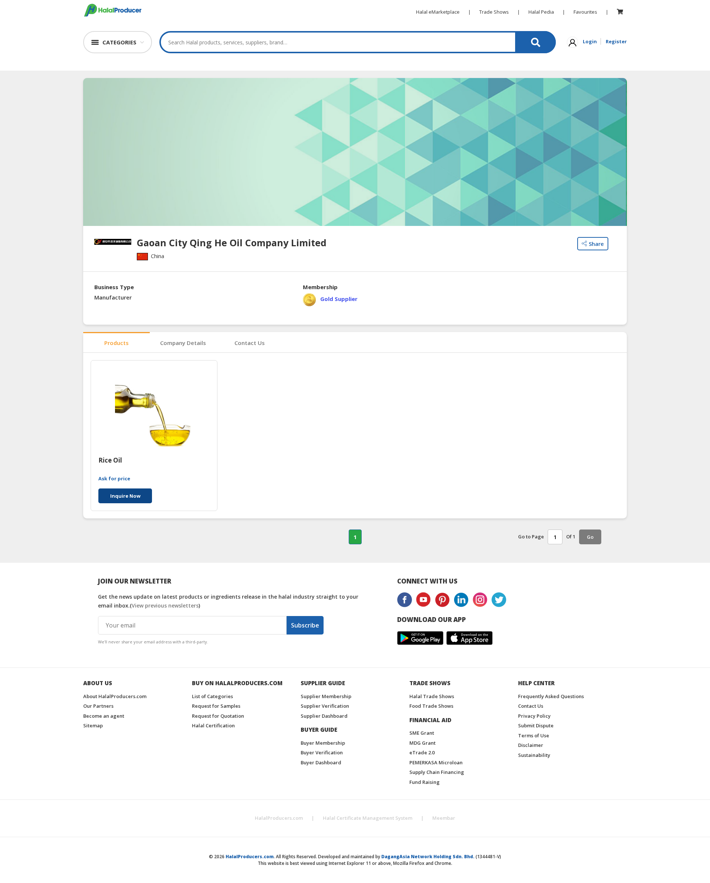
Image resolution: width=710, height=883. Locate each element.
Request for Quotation (218, 716)
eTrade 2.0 (422, 752)
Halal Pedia (541, 12)
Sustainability (534, 755)
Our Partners (98, 706)
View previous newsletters (165, 605)
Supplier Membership (326, 696)
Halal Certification (213, 725)
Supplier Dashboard (324, 716)
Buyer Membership (323, 743)
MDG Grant (422, 743)
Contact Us (249, 342)
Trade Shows (494, 12)
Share (596, 243)
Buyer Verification (322, 752)
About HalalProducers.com (114, 696)
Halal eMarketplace (438, 12)
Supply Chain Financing (436, 772)
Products (116, 342)
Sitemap (93, 725)
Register (616, 41)
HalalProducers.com (279, 818)
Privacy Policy (534, 716)
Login (590, 41)
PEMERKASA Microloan (436, 762)
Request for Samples (216, 706)
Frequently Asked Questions (551, 696)
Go (590, 537)
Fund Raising (424, 782)
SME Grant (421, 733)
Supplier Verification (325, 706)
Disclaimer (530, 745)
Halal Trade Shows (431, 696)
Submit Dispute (536, 725)
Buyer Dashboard (321, 762)
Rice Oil (110, 460)
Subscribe (305, 625)
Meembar (443, 818)
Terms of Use (533, 735)
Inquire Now (125, 496)
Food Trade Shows (431, 706)
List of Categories (212, 696)
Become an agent (103, 716)
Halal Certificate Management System (367, 818)
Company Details (183, 342)
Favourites (585, 12)
